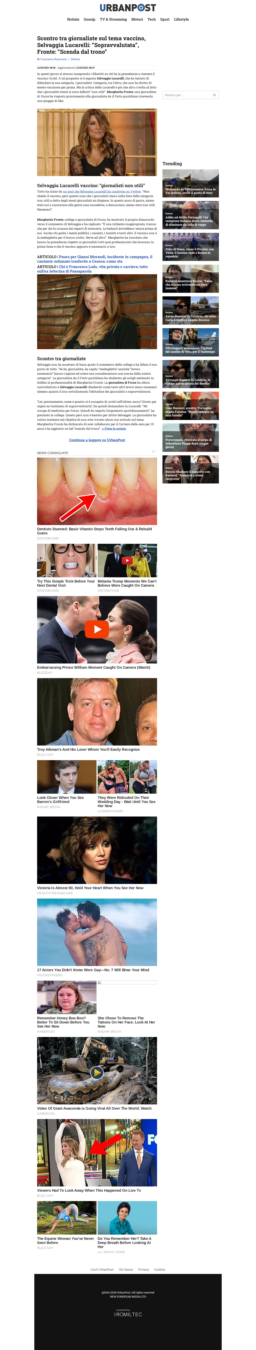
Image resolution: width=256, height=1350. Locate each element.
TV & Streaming (113, 19)
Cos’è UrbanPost (102, 1269)
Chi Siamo (126, 1269)
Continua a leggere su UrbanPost (97, 440)
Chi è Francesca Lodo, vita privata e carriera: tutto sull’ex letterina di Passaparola (92, 268)
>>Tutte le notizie (114, 428)
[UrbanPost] (128, 7)
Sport (165, 19)
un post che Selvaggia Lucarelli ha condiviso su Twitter (102, 191)
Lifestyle (181, 19)
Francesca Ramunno (53, 59)
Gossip (89, 19)
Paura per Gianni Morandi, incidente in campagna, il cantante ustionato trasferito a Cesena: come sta (94, 259)
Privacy (143, 1269)
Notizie (73, 19)
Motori (137, 19)
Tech (151, 19)
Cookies (159, 1269)
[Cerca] (214, 95)
